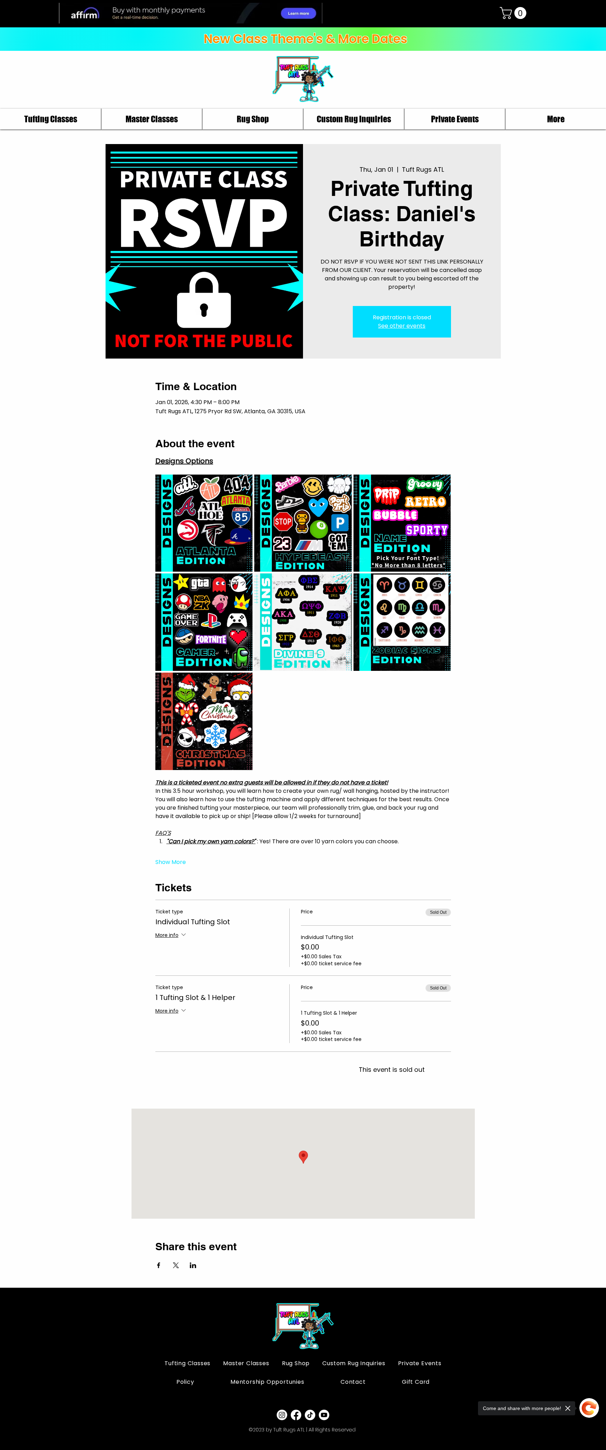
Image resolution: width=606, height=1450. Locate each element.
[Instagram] (282, 1415)
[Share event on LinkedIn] (193, 1265)
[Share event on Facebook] (158, 1265)
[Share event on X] (176, 1265)
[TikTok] (310, 1415)
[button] (514, 13)
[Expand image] (204, 523)
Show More (170, 862)
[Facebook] (296, 1415)
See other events (401, 326)
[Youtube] (324, 1415)
